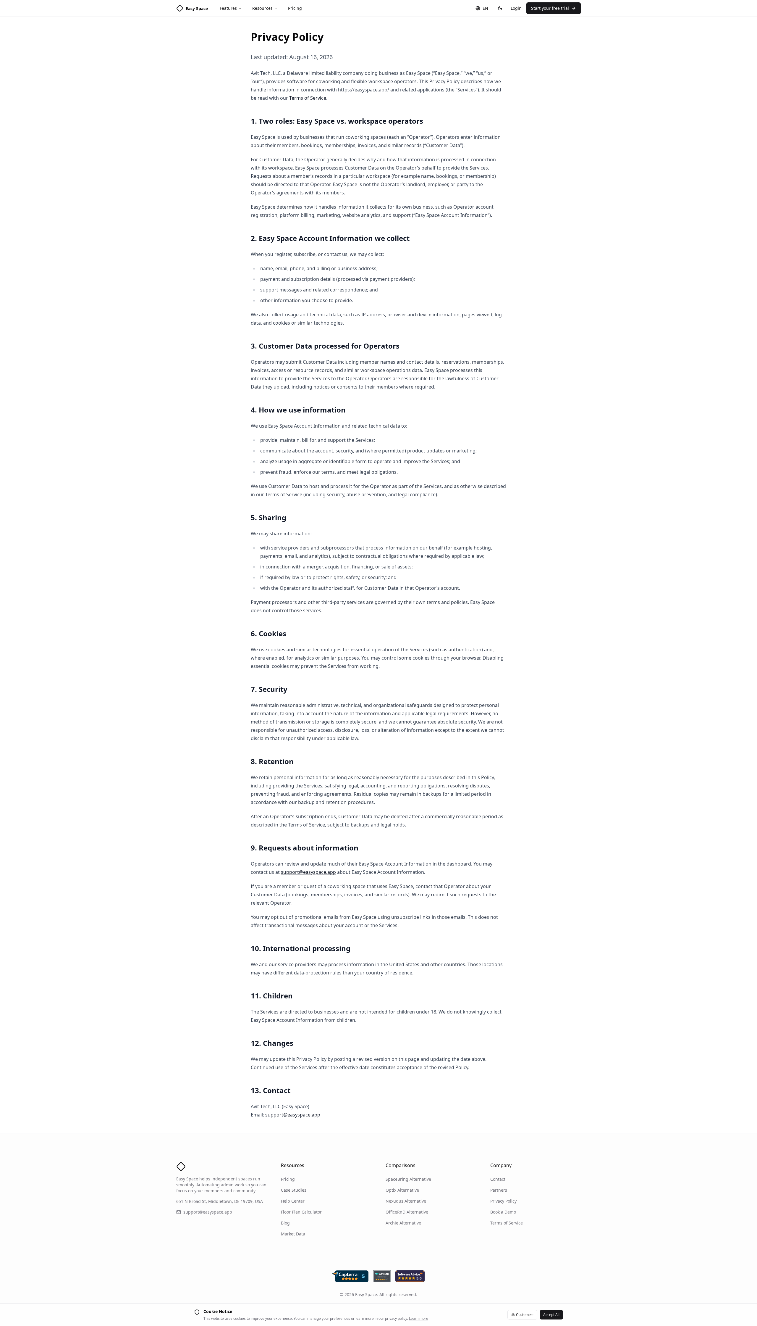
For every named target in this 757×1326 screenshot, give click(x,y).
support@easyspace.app (308, 872)
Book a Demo (503, 1212)
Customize (524, 1314)
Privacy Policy (503, 1201)
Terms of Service (307, 98)
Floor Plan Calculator (301, 1212)
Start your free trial (550, 8)
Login (516, 8)
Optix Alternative (402, 1190)
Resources (262, 8)
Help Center (293, 1201)
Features (228, 8)
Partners (498, 1190)
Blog (285, 1223)
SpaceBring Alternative (408, 1179)
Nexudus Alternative (406, 1201)
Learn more (418, 1318)
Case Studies (293, 1190)
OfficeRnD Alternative (407, 1212)
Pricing (295, 8)
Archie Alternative (403, 1223)
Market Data (293, 1234)
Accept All (551, 1314)
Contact (497, 1179)
